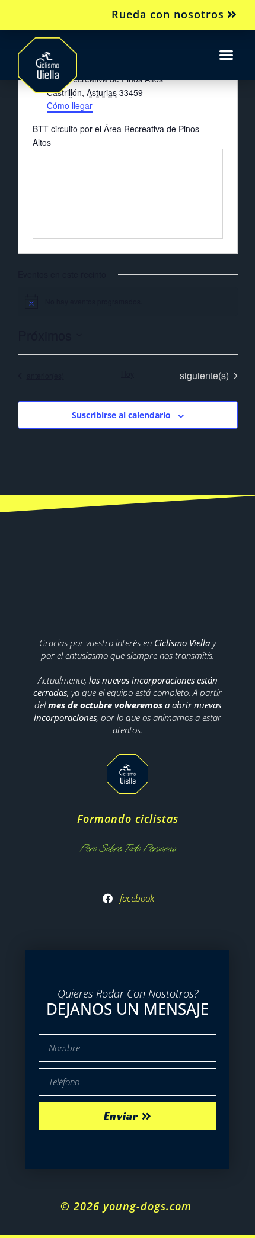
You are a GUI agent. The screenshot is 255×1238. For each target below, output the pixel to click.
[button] (226, 55)
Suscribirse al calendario (121, 415)
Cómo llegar (70, 105)
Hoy (127, 374)
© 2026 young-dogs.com (127, 1206)
